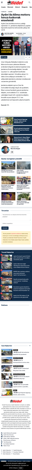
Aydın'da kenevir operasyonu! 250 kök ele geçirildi (23, 203)
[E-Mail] (12, 152)
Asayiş (3, 7)
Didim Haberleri (7, 452)
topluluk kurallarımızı (16, 233)
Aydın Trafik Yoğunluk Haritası (11, 438)
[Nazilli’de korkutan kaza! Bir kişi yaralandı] (8, 165)
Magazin (25, 7)
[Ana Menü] (2, 2)
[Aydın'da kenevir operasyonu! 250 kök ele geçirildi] (24, 196)
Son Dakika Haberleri (8, 444)
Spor (15, 390)
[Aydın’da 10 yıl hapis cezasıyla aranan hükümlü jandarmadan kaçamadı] (24, 180)
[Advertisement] (16, 324)
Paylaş (5, 57)
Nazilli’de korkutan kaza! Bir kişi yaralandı (21, 353)
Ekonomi (10, 7)
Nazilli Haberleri (18, 366)
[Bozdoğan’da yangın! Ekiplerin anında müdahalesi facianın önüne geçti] (8, 180)
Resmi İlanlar (16, 454)
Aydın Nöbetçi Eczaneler (9, 433)
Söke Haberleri (18, 382)
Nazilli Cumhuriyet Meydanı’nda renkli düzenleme (21, 370)
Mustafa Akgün (15, 148)
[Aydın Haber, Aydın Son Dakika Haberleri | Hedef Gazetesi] (15, 2)
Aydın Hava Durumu (8, 434)
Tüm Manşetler (7, 442)
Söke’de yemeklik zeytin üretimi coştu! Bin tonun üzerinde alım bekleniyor (20, 386)
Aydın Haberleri (18, 358)
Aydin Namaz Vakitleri (9, 436)
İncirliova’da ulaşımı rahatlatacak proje (21, 377)
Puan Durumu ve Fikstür (9, 440)
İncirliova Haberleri (19, 374)
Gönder (5, 228)
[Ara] (29, 3)
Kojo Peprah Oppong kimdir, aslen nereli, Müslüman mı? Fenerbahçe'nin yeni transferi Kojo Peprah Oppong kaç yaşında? (21, 394)
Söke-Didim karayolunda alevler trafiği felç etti (22, 172)
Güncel (17, 7)
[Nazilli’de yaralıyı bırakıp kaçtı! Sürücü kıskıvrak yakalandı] (8, 196)
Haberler (3, 11)
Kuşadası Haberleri (18, 452)
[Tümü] (30, 345)
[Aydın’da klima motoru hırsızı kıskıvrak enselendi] (16, 46)
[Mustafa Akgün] (5, 149)
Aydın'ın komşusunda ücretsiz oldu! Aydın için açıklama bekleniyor (21, 362)
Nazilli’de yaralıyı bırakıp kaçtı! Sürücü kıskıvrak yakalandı (7, 203)
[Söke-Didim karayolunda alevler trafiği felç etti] (24, 165)
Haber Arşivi (6, 445)
